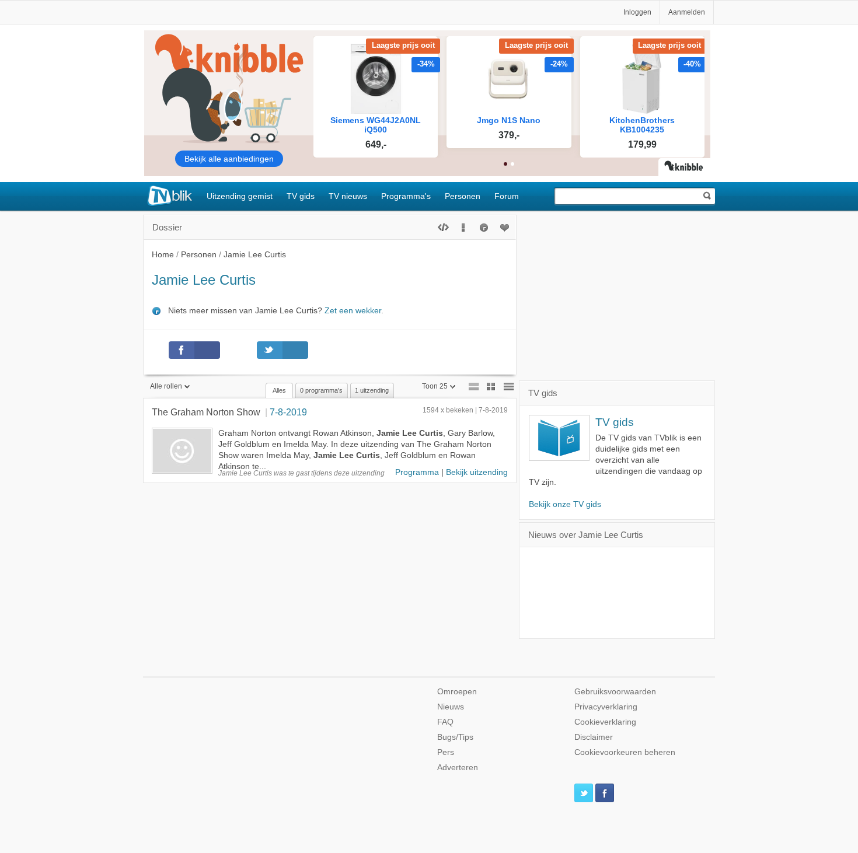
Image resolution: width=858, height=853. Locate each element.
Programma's (406, 196)
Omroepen (457, 691)
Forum (506, 196)
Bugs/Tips (455, 737)
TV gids (301, 196)
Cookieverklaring (605, 722)
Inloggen (637, 12)
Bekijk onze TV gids (565, 504)
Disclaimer (593, 737)
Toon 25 (435, 386)
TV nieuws (348, 196)
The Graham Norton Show (206, 412)
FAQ (445, 722)
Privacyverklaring (605, 706)
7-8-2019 (288, 412)
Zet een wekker (353, 310)
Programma (417, 472)
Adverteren (457, 767)
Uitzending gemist (240, 196)
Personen (462, 196)
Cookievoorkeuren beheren (624, 752)
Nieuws (450, 706)
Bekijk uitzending (477, 472)
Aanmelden (686, 12)
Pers (445, 752)
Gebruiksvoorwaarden (615, 691)
